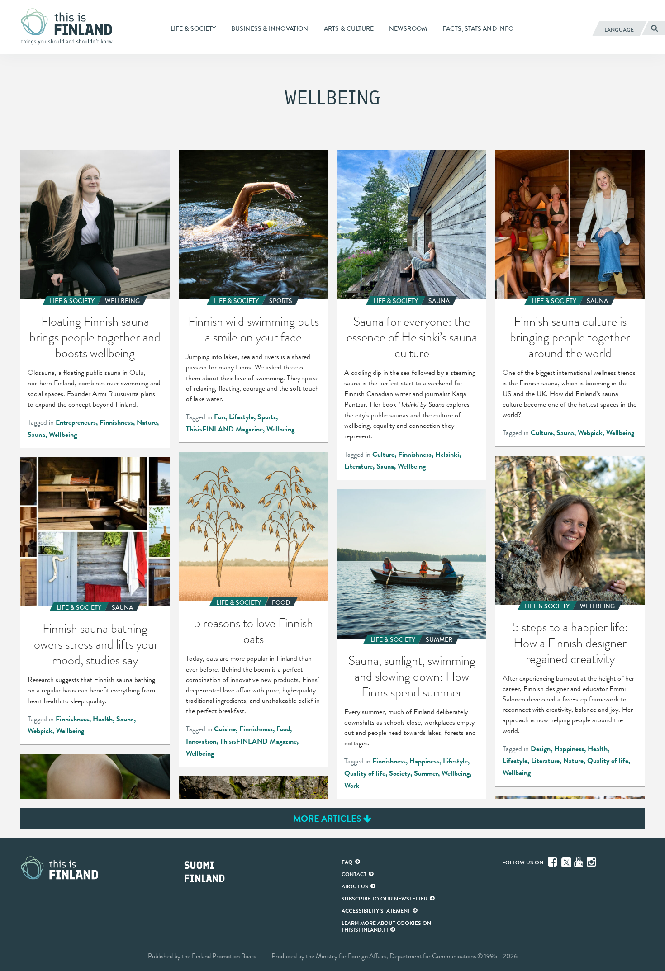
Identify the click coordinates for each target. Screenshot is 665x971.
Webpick (590, 432)
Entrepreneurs (76, 422)
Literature (358, 466)
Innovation (201, 741)
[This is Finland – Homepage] (70, 27)
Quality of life (607, 760)
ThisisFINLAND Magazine (224, 429)
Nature (147, 422)
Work (351, 785)
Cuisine (225, 729)
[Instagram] (592, 862)
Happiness (569, 749)
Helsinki (447, 454)
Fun (219, 417)
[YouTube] (579, 862)
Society (399, 773)
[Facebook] (553, 862)
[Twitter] (566, 861)
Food (283, 729)
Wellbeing (63, 434)
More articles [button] (328, 818)
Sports (266, 417)
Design (541, 749)
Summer (426, 773)
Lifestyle (241, 417)
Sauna (36, 434)
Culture (383, 454)
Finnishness (116, 422)
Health (598, 749)
